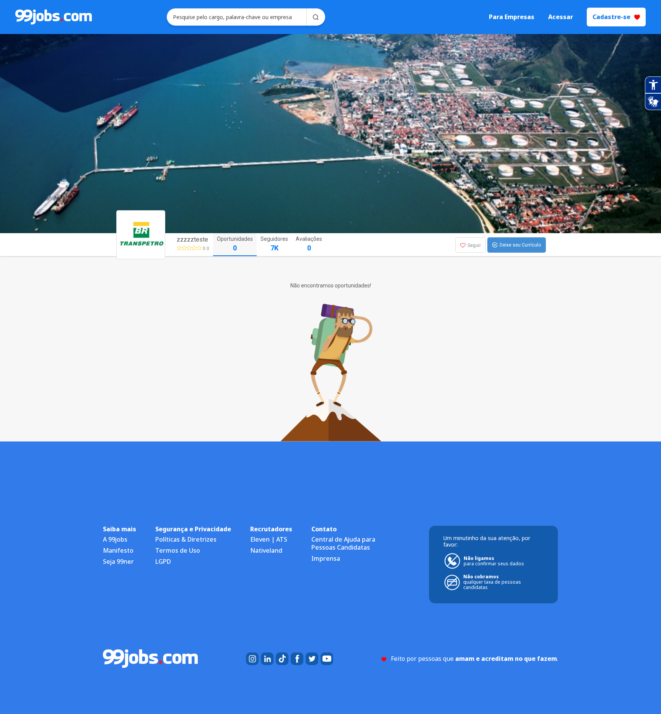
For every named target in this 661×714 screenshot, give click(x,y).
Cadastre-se (611, 17)
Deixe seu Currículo (520, 245)
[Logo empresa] (155, 244)
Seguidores (274, 244)
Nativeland (266, 550)
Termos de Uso (177, 550)
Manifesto (118, 550)
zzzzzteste (192, 239)
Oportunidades (235, 244)
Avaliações (309, 244)
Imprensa (325, 558)
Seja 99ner (118, 561)
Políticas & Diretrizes (186, 539)
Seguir (474, 245)
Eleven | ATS (268, 539)
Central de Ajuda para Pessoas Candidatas (343, 543)
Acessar (560, 17)
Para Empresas (511, 17)
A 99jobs (115, 539)
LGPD (163, 561)
